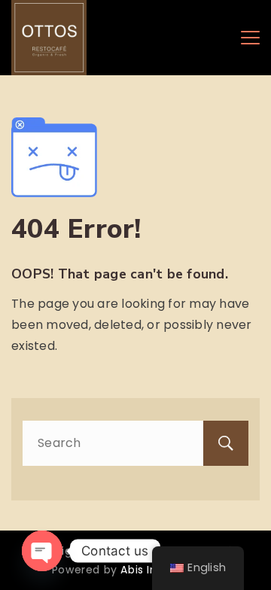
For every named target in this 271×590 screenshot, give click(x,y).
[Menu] (250, 37)
